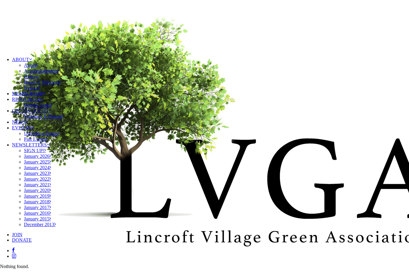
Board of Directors (41, 82)
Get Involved (30, 110)
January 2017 (36, 207)
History (31, 76)
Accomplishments (41, 70)
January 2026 (36, 156)
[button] (13, 250)
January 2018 (36, 201)
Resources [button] (26, 99)
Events (21, 127)
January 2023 (36, 173)
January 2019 (36, 196)
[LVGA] (204, 26)
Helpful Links (37, 105)
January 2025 (36, 161)
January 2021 (36, 184)
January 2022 (36, 178)
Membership (27, 93)
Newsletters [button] (29, 144)
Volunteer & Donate (43, 116)
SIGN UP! (34, 150)
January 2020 (36, 190)
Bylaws (31, 87)
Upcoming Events (41, 133)
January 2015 (36, 218)
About (20, 59)
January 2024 (36, 167)
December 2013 (39, 224)
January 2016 (36, 213)
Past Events (35, 139)
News (19, 122)
